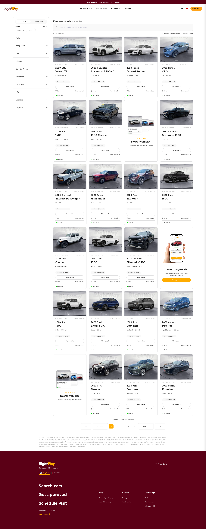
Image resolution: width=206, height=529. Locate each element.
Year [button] (18, 53)
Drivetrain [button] (20, 77)
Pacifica (167, 325)
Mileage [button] (19, 61)
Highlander (98, 198)
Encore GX (98, 325)
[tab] (68, 60)
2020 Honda (132, 68)
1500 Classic (99, 135)
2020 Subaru (168, 386)
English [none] (46, 472)
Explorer (132, 198)
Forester (167, 389)
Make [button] (18, 38)
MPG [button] (17, 92)
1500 (58, 135)
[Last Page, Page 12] (160, 426)
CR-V (165, 71)
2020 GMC (60, 68)
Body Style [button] (20, 46)
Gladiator (61, 262)
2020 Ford (131, 195)
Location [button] (19, 100)
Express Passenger (67, 198)
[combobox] (123, 27)
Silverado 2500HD (102, 71)
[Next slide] (84, 49)
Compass (132, 325)
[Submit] (56, 27)
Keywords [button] (20, 108)
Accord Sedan (135, 71)
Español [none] (57, 472)
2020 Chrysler (169, 322)
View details (70, 86)
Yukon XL (61, 71)
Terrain (95, 389)
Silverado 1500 (171, 135)
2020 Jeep (60, 259)
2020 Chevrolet (99, 68)
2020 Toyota (97, 195)
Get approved (176, 280)
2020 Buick (97, 322)
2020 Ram (60, 131)
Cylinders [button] (20, 84)
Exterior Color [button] (22, 69)
